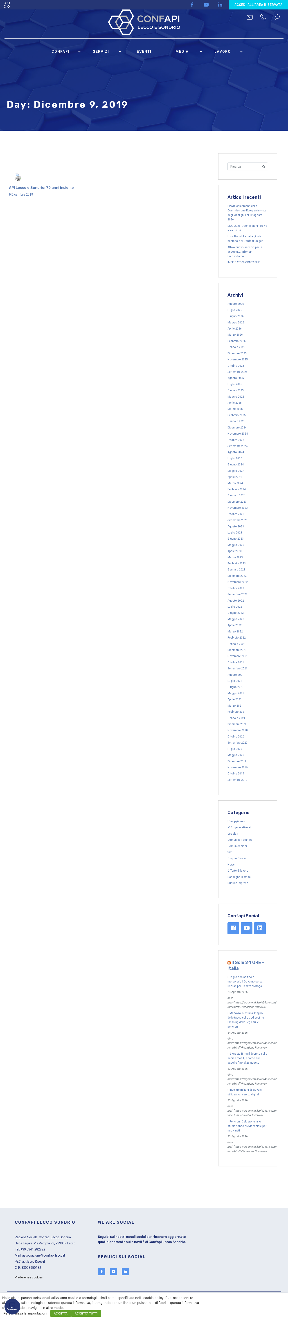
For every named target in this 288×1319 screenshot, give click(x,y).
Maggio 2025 (235, 396)
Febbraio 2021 (236, 711)
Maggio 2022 (235, 619)
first (229, 852)
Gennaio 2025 (236, 421)
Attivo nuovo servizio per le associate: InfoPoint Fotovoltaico (244, 252)
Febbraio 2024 (236, 489)
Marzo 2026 (235, 334)
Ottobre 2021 (235, 662)
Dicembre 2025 (237, 353)
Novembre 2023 (237, 507)
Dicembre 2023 (237, 501)
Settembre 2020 (237, 742)
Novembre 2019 (237, 767)
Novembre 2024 (237, 433)
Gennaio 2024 (236, 495)
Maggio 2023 (235, 545)
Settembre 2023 (237, 520)
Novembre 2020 (237, 730)
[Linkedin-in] (220, 4)
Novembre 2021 (237, 656)
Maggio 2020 (235, 755)
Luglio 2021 (234, 680)
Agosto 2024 (235, 452)
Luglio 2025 (234, 384)
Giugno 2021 (235, 687)
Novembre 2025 (237, 359)
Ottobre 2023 (235, 514)
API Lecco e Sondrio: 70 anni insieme (41, 187)
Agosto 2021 (235, 674)
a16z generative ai (239, 827)
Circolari (232, 833)
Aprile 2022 (234, 625)
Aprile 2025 (234, 402)
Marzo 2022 (235, 631)
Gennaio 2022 (236, 644)
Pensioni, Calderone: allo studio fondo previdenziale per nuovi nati (246, 1126)
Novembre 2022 (237, 582)
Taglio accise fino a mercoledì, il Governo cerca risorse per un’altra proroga (245, 982)
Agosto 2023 (235, 526)
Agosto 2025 (235, 378)
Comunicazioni (237, 846)
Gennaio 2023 (236, 569)
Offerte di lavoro (237, 870)
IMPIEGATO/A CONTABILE (243, 262)
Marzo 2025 (235, 408)
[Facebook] (233, 928)
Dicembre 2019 (237, 761)
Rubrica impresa (237, 883)
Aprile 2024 (234, 477)
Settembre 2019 (237, 779)
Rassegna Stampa (239, 877)
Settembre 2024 (237, 446)
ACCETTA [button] (61, 1313)
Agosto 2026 (235, 303)
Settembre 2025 (237, 371)
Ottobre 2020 (235, 736)
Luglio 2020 (234, 749)
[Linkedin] (260, 928)
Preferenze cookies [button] (29, 1277)
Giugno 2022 (235, 612)
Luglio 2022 (234, 606)
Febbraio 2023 (236, 563)
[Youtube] (206, 4)
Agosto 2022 (235, 600)
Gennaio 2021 (236, 718)
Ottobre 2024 (235, 440)
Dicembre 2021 (237, 650)
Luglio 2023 (234, 532)
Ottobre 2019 (235, 773)
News (231, 864)
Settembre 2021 (237, 668)
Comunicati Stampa (239, 839)
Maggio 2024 (235, 470)
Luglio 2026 (234, 310)
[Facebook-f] (192, 4)
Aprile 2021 (234, 699)
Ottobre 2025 (235, 365)
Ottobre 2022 (235, 588)
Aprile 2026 (234, 328)
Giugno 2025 (235, 390)
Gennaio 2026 (236, 347)
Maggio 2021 (235, 693)
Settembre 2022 (237, 594)
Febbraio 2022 (236, 637)
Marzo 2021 (235, 705)
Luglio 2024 (234, 458)
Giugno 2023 (235, 538)
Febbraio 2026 (236, 341)
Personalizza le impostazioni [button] (25, 1313)
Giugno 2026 (235, 316)
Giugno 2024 (235, 464)
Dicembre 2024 (237, 427)
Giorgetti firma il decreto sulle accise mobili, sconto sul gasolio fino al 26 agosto (247, 1058)
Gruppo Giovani (237, 858)
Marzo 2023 (235, 557)
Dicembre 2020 (237, 724)
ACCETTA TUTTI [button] (86, 1313)
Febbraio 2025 (236, 415)
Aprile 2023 (234, 551)
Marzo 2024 (235, 483)
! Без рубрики (236, 821)
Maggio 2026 (235, 322)
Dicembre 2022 (237, 575)
